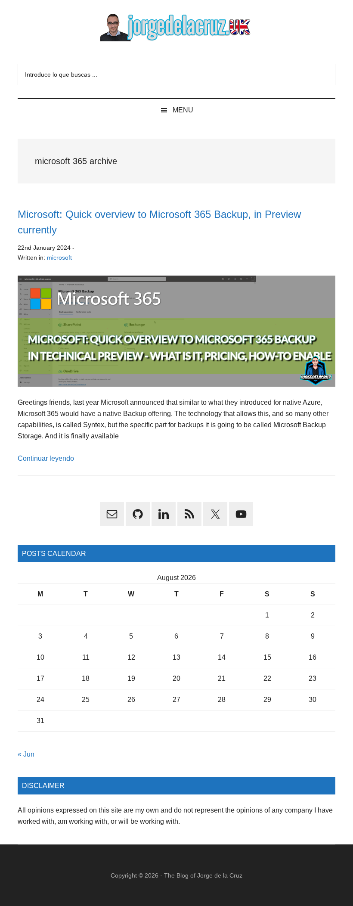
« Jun (26, 754)
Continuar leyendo (46, 458)
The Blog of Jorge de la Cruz (203, 875)
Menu (183, 110)
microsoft (59, 257)
